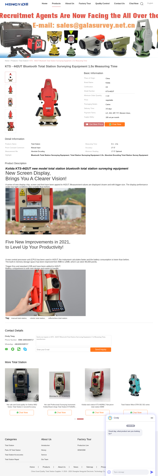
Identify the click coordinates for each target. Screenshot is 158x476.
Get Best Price (96, 124)
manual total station (19, 318)
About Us (69, 3)
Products (56, 3)
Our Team (44, 459)
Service (44, 455)
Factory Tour (85, 3)
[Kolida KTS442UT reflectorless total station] (48, 132)
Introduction (45, 445)
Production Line (83, 445)
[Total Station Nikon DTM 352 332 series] (135, 385)
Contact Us (119, 3)
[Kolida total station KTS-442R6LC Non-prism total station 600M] (97, 385)
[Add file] (109, 472)
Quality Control (102, 3)
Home (44, 3)
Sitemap (89, 467)
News (76, 467)
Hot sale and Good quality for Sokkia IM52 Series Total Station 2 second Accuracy (22, 406)
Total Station (9, 445)
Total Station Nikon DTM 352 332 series (135, 405)
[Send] (152, 472)
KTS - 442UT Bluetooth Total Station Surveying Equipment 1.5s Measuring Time (58, 61)
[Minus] (151, 417)
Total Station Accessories (14, 455)
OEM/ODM (81, 450)
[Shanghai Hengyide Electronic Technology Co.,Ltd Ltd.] (17, 4)
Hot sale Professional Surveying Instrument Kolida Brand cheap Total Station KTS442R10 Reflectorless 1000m (59, 406)
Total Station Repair (12, 459)
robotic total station (37, 318)
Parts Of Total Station (12, 450)
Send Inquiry (100, 349)
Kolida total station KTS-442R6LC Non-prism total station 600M (98, 406)
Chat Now (133, 3)
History (43, 450)
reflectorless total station (57, 318)
